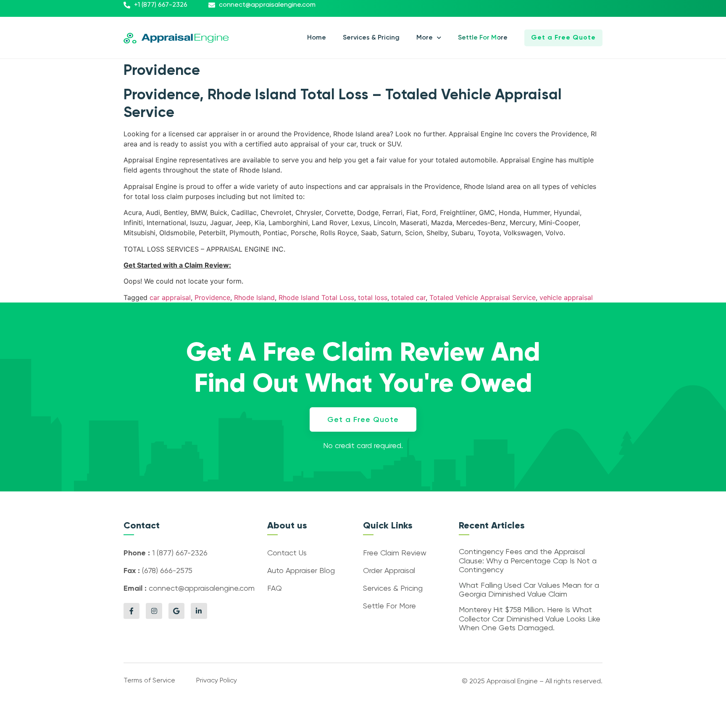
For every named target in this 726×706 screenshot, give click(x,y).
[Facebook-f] (131, 611)
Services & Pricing (371, 38)
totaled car (408, 297)
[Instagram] (154, 611)
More (424, 38)
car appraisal (170, 297)
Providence (212, 297)
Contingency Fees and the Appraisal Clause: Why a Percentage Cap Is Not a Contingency (528, 561)
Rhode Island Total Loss (316, 297)
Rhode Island (254, 297)
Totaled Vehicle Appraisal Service (482, 297)
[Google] (176, 611)
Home (316, 38)
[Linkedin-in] (199, 611)
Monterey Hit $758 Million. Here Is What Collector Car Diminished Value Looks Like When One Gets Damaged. (529, 619)
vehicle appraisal (566, 297)
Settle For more (483, 38)
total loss (372, 297)
